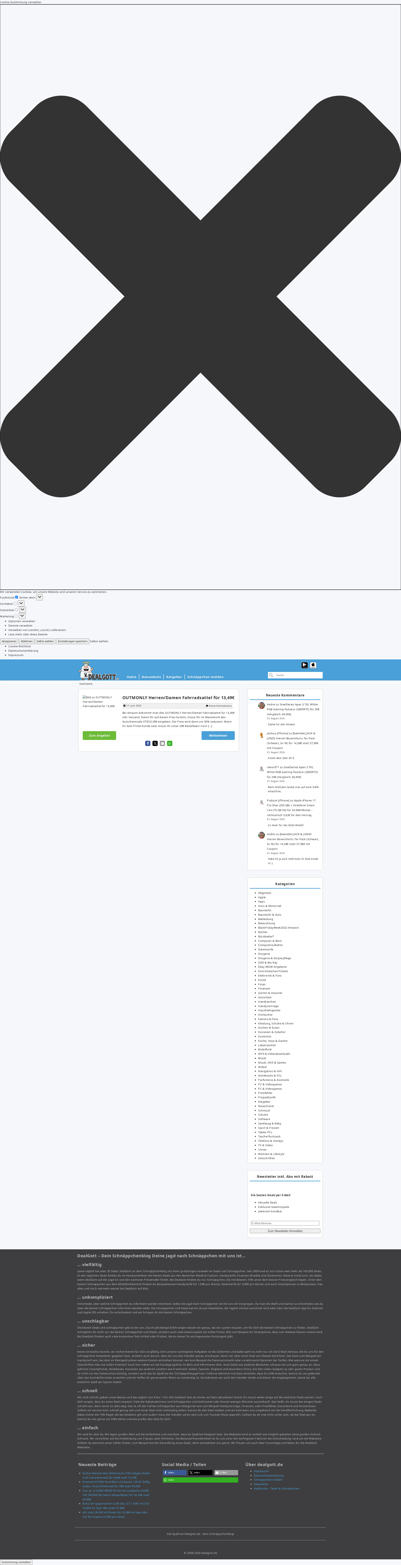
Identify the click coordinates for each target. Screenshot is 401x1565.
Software (264, 1119)
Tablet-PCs (265, 1132)
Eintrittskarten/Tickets (273, 971)
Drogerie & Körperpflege (274, 958)
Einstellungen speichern (73, 641)
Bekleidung (265, 919)
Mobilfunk (265, 1049)
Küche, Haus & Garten (273, 1041)
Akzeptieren (9, 641)
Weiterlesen (218, 735)
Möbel (262, 1067)
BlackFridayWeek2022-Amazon (278, 927)
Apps (261, 901)
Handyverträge (268, 1006)
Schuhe (263, 1114)
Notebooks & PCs (270, 1075)
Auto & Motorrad (269, 906)
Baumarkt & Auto (270, 914)
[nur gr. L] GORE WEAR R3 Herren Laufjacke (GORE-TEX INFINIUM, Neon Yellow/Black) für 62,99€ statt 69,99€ (116, 1495)
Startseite (85, 684)
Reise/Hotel (266, 1106)
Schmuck (264, 1110)
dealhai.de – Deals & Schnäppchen (276, 1488)
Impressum (16, 655)
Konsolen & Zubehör (272, 1032)
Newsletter (261, 1484)
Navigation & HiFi (270, 1071)
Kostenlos (265, 1036)
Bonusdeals (151, 677)
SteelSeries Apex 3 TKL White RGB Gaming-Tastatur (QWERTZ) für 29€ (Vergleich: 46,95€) (293, 709)
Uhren (262, 1149)
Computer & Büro (270, 941)
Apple (262, 897)
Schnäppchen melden (205, 677)
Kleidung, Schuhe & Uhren (275, 1023)
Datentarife (265, 949)
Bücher (263, 932)
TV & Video (265, 1145)
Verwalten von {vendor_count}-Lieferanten (37, 630)
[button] (200, 297)
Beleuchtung (266, 923)
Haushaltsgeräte (269, 1010)
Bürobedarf (265, 936)
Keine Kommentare (220, 705)
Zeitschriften (266, 1158)
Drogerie (264, 954)
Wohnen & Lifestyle (271, 1154)
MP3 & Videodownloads (274, 1054)
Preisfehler (265, 1093)
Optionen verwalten (21, 621)
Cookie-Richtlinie (19, 646)
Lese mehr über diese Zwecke (28, 634)
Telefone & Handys (270, 1141)
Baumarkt (264, 910)
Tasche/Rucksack (269, 1136)
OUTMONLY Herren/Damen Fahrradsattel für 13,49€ (178, 697)
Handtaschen (267, 1002)
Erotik (262, 980)
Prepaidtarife (267, 1097)
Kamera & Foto (268, 1019)
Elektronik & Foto (270, 975)
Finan (262, 984)
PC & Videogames (270, 1084)
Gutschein (265, 997)
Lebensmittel (267, 1045)
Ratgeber (174, 677)
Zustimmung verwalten (16, 1562)
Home (131, 677)
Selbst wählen (45, 641)
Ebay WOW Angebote (272, 967)
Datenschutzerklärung (23, 650)
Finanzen (264, 988)
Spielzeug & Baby (269, 1123)
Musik (262, 1058)
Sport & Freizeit (268, 1128)
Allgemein (265, 893)
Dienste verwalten (20, 625)
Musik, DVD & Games (272, 1062)
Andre (271, 704)
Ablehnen (27, 641)
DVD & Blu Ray (268, 962)
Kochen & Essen (268, 1027)
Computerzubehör (270, 945)
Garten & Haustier (270, 993)
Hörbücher (265, 1014)
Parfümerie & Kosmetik (273, 1080)
